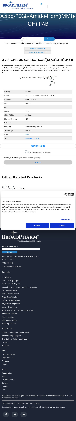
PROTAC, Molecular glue (11, 300)
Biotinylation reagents (10, 320)
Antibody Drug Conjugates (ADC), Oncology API (19, 287)
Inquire (38, 162)
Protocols (5, 361)
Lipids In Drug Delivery (10, 307)
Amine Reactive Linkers (10, 294)
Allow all (62, 225)
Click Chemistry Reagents (11, 280)
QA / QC (5, 364)
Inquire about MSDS (32, 138)
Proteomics (6, 345)
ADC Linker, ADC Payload (11, 284)
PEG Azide (32, 43)
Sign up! (9, 252)
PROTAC (5, 342)
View (27, 134)
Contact (5, 386)
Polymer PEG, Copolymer (11, 304)
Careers (5, 383)
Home (6, 43)
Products (13, 43)
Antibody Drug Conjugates (11, 335)
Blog (3, 376)
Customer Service (8, 354)
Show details (65, 219)
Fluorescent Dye (8, 317)
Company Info (7, 373)
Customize (36, 225)
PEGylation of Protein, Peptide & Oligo (16, 332)
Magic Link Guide (8, 358)
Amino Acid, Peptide (9, 313)
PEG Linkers (22, 43)
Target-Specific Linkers (10, 297)
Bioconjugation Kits (9, 323)
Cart (3, 390)
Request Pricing (38, 146)
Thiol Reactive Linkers (10, 290)
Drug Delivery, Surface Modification (15, 339)
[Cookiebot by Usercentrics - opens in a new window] (65, 194)
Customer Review (8, 380)
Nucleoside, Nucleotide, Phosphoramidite (17, 310)
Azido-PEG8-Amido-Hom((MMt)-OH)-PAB (52, 43)
